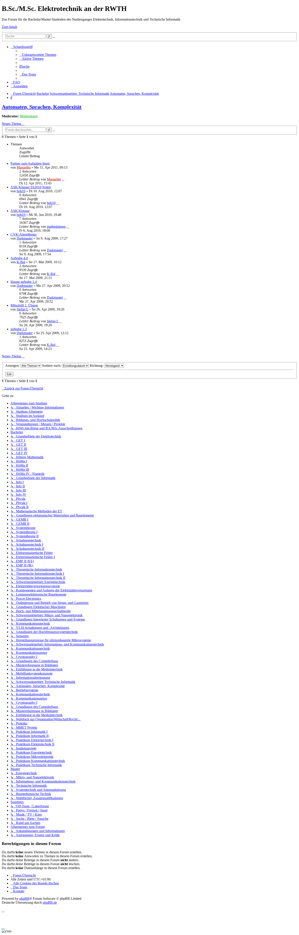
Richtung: (97, 365)
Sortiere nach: (52, 365)
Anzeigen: (12, 365)
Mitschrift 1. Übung (24, 305)
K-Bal (21, 262)
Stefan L (22, 309)
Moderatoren (29, 116)
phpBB (24, 898)
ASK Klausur (20, 211)
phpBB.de (50, 902)
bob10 (21, 191)
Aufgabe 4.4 (19, 258)
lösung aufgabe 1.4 (24, 282)
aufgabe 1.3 (19, 329)
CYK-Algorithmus (24, 234)
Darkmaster (25, 238)
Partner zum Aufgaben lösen (30, 163)
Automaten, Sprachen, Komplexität (41, 107)
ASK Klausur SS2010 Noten (31, 187)
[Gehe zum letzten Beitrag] (63, 179)
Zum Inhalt (9, 27)
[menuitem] (37, 54)
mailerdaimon (56, 226)
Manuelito (24, 167)
